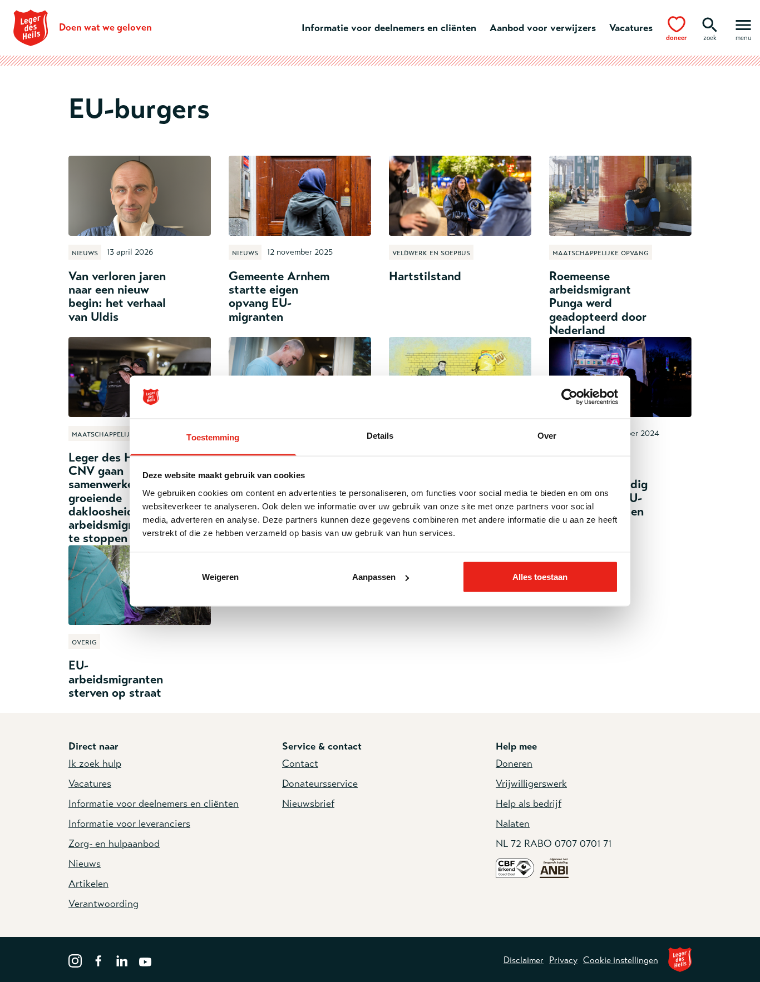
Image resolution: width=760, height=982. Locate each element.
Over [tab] (546, 435)
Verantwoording (103, 903)
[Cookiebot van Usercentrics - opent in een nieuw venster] (569, 397)
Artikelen (88, 883)
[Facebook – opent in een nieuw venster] (98, 960)
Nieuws (84, 863)
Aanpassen (374, 577)
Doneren (514, 763)
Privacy (563, 960)
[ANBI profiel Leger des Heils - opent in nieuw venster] (554, 867)
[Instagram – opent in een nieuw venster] (75, 960)
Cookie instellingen (620, 960)
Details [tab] (380, 435)
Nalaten (513, 823)
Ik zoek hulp (94, 763)
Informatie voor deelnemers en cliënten (389, 28)
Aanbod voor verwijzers (543, 28)
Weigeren (220, 577)
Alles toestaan (539, 577)
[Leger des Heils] (680, 959)
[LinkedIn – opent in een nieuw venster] (122, 960)
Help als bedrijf (528, 803)
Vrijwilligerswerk (531, 783)
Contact (300, 763)
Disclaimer (524, 960)
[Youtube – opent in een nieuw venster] (145, 960)
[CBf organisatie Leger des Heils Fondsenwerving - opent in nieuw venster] (515, 867)
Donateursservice (320, 783)
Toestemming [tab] (212, 437)
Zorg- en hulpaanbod (114, 843)
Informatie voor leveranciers (129, 823)
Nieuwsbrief (308, 803)
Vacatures (631, 28)
